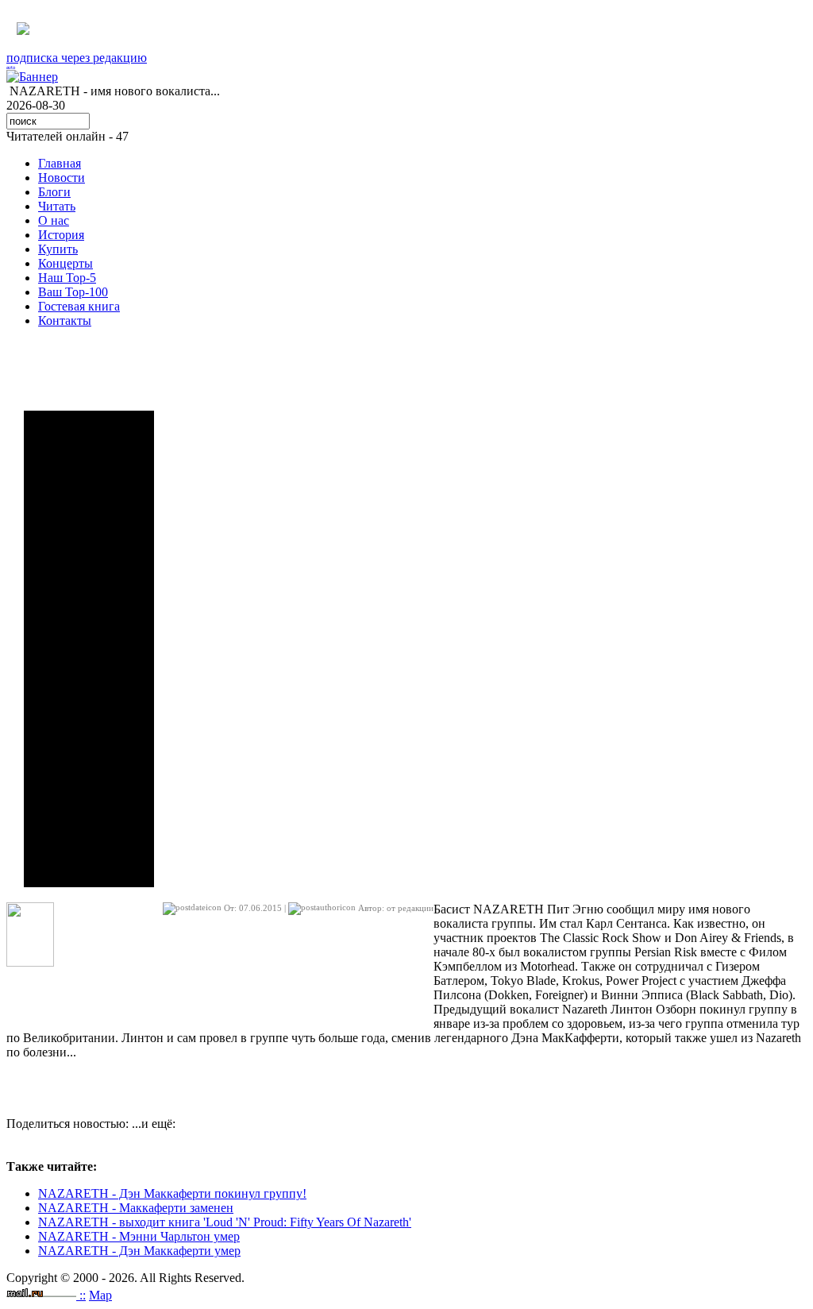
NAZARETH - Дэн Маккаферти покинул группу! (172, 1193)
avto (10, 67)
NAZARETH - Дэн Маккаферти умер (139, 1250)
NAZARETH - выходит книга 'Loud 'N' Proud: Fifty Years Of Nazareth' (224, 1222)
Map (100, 1295)
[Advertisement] (89, 649)
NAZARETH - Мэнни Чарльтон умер (139, 1236)
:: (82, 1295)
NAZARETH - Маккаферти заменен (135, 1207)
